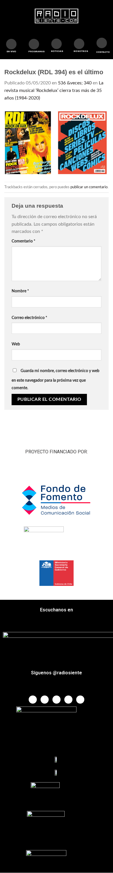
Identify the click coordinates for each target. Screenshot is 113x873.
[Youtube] (56, 699)
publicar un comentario (88, 187)
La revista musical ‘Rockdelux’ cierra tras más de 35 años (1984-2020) (53, 90)
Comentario (23, 241)
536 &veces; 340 (75, 83)
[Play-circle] (11, 44)
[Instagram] (68, 699)
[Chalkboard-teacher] (56, 44)
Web (16, 344)
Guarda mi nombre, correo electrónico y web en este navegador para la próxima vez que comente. (55, 379)
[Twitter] (45, 699)
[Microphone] (79, 44)
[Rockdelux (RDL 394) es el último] (56, 141)
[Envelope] (101, 43)
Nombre (20, 291)
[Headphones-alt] (34, 44)
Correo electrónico (29, 318)
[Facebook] (33, 699)
